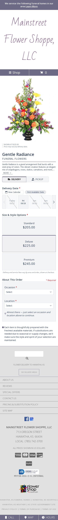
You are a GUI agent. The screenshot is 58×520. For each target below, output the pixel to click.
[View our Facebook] (26, 420)
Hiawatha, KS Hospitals (45, 500)
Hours (50, 517)
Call (10, 517)
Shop (16, 72)
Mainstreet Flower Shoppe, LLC (29, 39)
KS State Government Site (41, 504)
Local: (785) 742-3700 (29, 441)
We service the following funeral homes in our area (29, 5)
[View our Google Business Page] (31, 420)
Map (30, 517)
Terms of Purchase (30, 509)
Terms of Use (49, 509)
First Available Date (35, 192)
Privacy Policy (9, 509)
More (6, 173)
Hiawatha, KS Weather (14, 504)
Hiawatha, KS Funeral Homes (15, 500)
